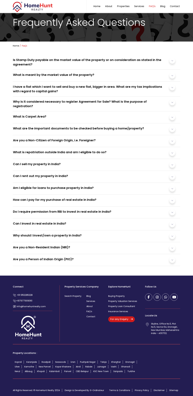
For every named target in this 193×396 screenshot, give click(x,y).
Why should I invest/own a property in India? (47, 235)
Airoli (78, 366)
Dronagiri (130, 361)
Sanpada (118, 371)
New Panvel (45, 366)
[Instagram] (157, 297)
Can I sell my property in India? (37, 164)
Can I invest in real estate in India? (39, 223)
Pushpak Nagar (88, 361)
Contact (175, 6)
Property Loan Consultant (121, 306)
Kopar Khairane (63, 366)
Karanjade (31, 361)
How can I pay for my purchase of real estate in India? (54, 200)
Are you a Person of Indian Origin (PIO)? (43, 259)
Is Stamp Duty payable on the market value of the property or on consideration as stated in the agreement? (87, 62)
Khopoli (41, 371)
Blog (162, 6)
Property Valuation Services (122, 301)
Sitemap (173, 390)
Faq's (24, 45)
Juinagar (101, 366)
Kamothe (29, 366)
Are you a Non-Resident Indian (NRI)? (41, 247)
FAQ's (152, 6)
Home (96, 6)
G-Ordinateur (97, 390)
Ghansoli (125, 366)
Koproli (18, 361)
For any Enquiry (119, 319)
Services (139, 6)
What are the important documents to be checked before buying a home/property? (78, 128)
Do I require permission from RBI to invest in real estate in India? (62, 212)
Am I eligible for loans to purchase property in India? (53, 188)
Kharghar (116, 361)
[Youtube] (174, 297)
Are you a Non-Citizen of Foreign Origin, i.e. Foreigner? (54, 140)
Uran (73, 361)
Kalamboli (54, 371)
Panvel (67, 371)
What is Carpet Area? (29, 116)
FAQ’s (89, 311)
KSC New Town (101, 371)
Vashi (113, 366)
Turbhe (131, 371)
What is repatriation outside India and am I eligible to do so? (59, 152)
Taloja (103, 361)
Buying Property (116, 296)
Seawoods (60, 361)
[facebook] (148, 297)
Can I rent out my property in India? (40, 176)
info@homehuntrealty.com (31, 306)
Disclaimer (159, 390)
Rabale (88, 366)
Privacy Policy (142, 390)
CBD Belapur (82, 371)
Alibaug (28, 371)
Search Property (73, 296)
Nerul (17, 371)
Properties (123, 6)
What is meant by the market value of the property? (53, 75)
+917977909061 (24, 300)
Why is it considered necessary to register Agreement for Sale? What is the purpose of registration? (80, 103)
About (108, 6)
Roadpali (46, 361)
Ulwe (17, 366)
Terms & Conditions (119, 390)
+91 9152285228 (24, 295)
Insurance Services (118, 311)
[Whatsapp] (165, 297)
